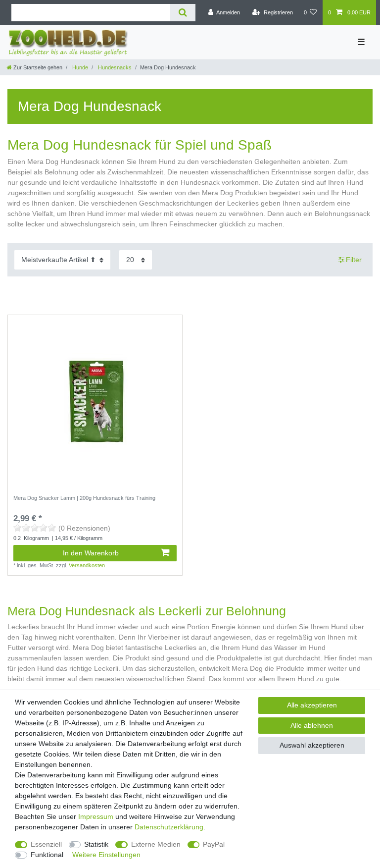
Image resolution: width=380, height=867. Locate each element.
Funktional (47, 855)
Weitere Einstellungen (106, 855)
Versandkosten (87, 565)
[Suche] (182, 12)
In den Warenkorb (91, 553)
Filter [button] (354, 260)
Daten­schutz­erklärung (169, 827)
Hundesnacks (114, 67)
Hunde (79, 67)
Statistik (96, 844)
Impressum (95, 816)
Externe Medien (156, 844)
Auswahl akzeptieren (312, 745)
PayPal (214, 844)
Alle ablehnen (311, 725)
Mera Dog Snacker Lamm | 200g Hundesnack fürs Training (84, 498)
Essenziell (46, 844)
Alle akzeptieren (312, 705)
